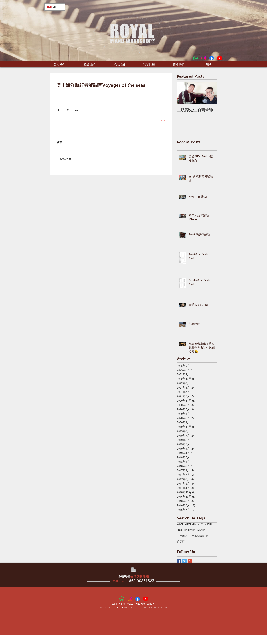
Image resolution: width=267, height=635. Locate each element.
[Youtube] (220, 58)
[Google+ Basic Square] (190, 561)
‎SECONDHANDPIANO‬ (186, 530)
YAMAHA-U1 (206, 524)
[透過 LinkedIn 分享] (76, 110)
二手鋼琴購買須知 (199, 536)
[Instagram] (204, 58)
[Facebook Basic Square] (179, 561)
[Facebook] (212, 58)
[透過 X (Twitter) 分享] (67, 110)
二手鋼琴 (182, 536)
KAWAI (180, 524)
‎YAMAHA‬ (201, 530)
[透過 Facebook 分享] (58, 110)
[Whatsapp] (196, 58)
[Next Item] (211, 93)
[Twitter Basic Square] (184, 561)
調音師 (181, 541)
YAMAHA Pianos (192, 524)
